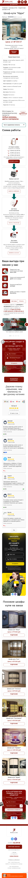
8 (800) (14, 843)
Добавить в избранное (14, 859)
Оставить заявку (14, 161)
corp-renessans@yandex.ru (14, 849)
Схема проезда (14, 856)
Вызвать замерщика (14, 191)
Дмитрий (10, 439)
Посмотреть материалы (14, 379)
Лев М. (9, 457)
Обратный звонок (14, 846)
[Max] (15, 594)
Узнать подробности (23, 113)
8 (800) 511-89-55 (15, 150)
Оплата (21, 301)
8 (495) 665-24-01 (15, 153)
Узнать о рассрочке (14, 222)
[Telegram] (13, 594)
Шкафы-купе (13, 8)
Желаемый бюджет (15, 357)
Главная (4, 8)
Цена (5, 301)
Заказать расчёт (14, 52)
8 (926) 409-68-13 (15, 155)
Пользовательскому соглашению (14, 569)
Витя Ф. (9, 512)
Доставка (14, 301)
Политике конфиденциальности (14, 568)
